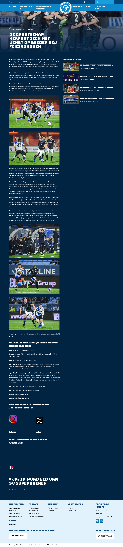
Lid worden (12, 511)
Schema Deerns (72, 511)
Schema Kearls (72, 508)
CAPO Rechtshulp (14, 513)
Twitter (38, 432)
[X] (101, 521)
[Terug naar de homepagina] (66, 8)
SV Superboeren (34, 508)
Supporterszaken (14, 508)
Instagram (12, 432)
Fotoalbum (77, 6)
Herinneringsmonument (16, 516)
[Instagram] (97, 521)
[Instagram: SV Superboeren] (21, 419)
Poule (88, 6)
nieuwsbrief (99, 513)
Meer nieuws (67, 108)
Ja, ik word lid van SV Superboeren (33, 481)
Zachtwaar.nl (53, 544)
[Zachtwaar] (105, 536)
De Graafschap (33, 511)
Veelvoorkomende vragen (36, 516)
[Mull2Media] (18, 536)
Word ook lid (105, 2)
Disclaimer (51, 511)
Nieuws (12, 6)
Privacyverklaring (53, 508)
